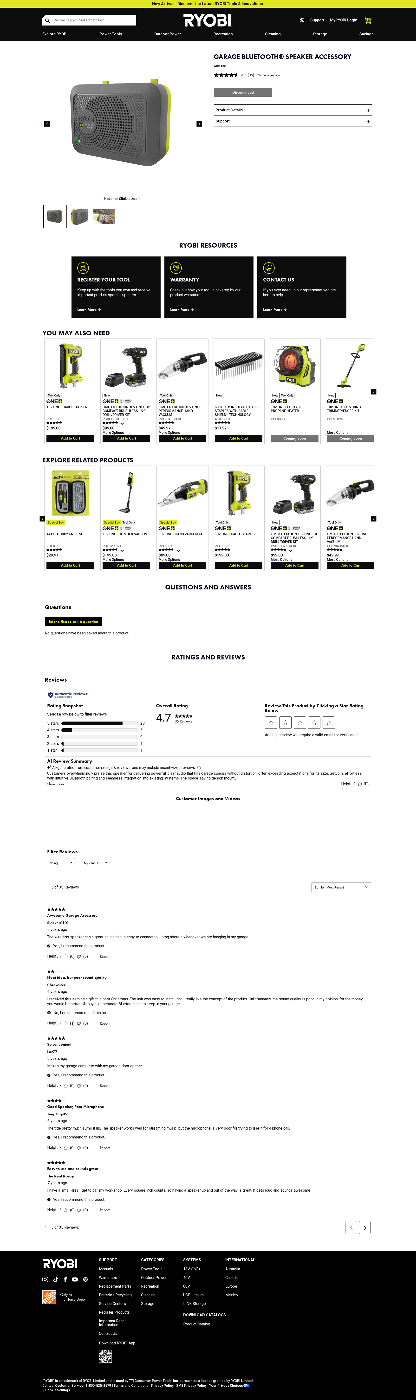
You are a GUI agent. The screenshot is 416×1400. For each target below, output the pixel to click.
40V (186, 1278)
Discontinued (243, 92)
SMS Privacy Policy (191, 1385)
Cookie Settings (57, 1390)
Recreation (223, 34)
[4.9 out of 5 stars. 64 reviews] (111, 423)
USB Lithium (193, 1295)
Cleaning (273, 34)
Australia (232, 1269)
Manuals (106, 1269)
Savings (366, 34)
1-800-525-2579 (98, 1385)
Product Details (229, 110)
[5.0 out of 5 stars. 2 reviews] (54, 550)
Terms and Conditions (131, 1385)
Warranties (108, 1278)
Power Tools (111, 34)
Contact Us (108, 1334)
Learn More (87, 309)
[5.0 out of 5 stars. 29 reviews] (167, 423)
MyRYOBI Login (343, 20)
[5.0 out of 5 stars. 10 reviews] (223, 423)
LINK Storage (194, 1304)
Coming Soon (294, 438)
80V (186, 1286)
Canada (231, 1278)
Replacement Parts (115, 1286)
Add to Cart (70, 438)
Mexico (231, 1295)
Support (317, 20)
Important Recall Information (112, 1323)
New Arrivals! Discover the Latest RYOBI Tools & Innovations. (208, 3)
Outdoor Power (167, 34)
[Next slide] (199, 124)
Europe (231, 1286)
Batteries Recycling (115, 1295)
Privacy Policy (162, 1385)
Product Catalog (196, 1324)
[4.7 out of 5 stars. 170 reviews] (167, 550)
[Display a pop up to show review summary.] (123, 425)
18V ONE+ (192, 1269)
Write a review (269, 75)
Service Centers (112, 1304)
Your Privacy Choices (226, 1385)
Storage (320, 34)
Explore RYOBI (54, 34)
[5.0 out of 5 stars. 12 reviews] (54, 423)
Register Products (114, 1312)
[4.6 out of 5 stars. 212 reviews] (111, 550)
